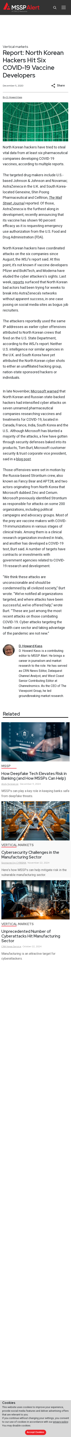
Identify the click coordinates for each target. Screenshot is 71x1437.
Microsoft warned (45, 391)
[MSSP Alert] (21, 7)
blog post (23, 459)
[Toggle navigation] (63, 7)
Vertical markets (15, 46)
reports (18, 282)
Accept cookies (35, 1432)
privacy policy (60, 1421)
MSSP (6, 766)
